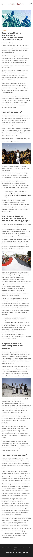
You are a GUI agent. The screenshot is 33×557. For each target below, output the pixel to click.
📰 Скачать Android (22, 552)
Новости (5, 30)
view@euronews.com (7, 533)
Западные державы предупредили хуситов (17, 322)
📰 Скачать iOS (10, 552)
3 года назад (4, 42)
